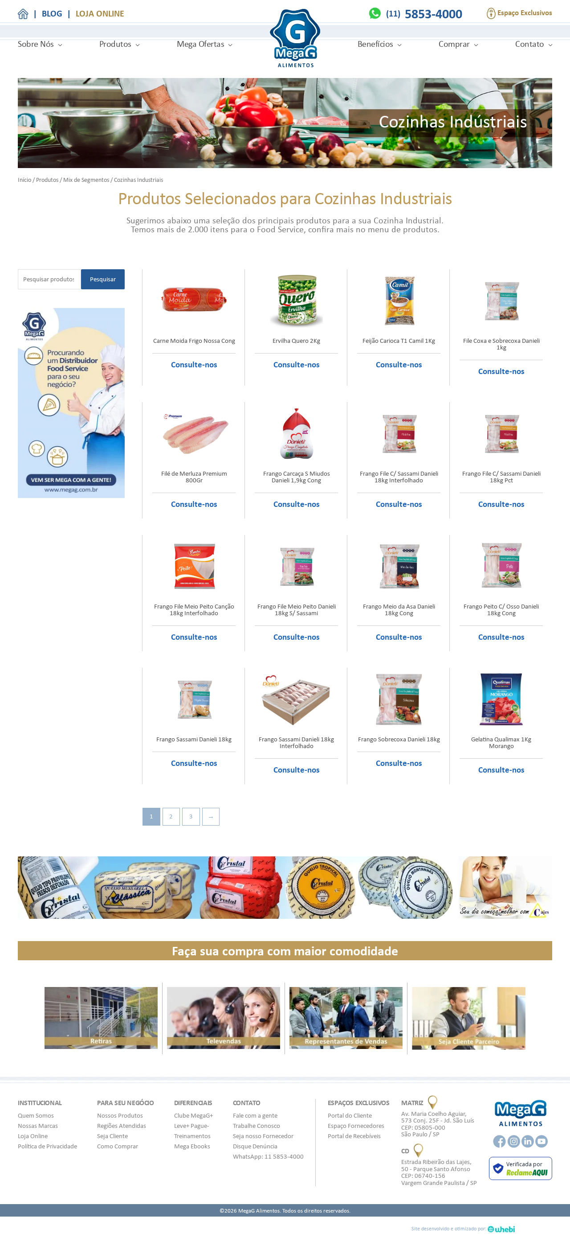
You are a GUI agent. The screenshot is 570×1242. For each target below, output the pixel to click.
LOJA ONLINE (100, 13)
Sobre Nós (36, 43)
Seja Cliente (112, 1135)
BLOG (52, 13)
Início (24, 180)
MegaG (295, 39)
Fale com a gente (255, 1115)
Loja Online (33, 1135)
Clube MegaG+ (193, 1115)
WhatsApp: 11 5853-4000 (268, 1156)
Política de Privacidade (47, 1146)
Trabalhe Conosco (256, 1125)
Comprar (454, 43)
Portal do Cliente (350, 1115)
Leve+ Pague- (191, 1125)
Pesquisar (103, 279)
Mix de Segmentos (86, 180)
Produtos (115, 43)
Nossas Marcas (38, 1125)
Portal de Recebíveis (354, 1135)
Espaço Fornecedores (356, 1125)
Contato (529, 43)
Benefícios (375, 43)
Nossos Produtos (120, 1115)
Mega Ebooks (192, 1146)
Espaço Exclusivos (524, 12)
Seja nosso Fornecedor (263, 1135)
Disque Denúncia (255, 1146)
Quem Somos (36, 1115)
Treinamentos (192, 1135)
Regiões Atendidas (121, 1125)
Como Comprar (117, 1146)
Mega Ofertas (200, 43)
